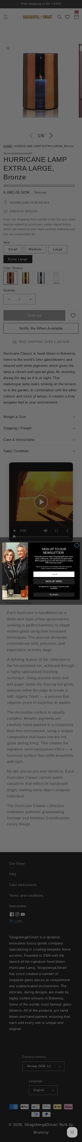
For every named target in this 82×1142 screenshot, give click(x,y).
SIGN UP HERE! (54, 581)
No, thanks (54, 595)
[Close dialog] (77, 545)
